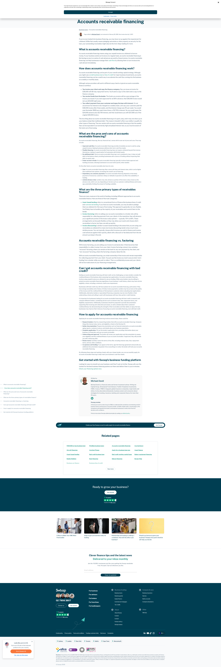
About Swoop (118, 612)
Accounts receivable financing (121, 446)
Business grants (119, 596)
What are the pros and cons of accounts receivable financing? (18, 393)
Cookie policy (107, 16)
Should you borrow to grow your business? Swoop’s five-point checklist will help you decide (151, 537)
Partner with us (118, 621)
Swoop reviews (118, 624)
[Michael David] (81, 34)
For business (93, 591)
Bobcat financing (117, 459)
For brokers (93, 598)
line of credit (109, 75)
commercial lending (92, 205)
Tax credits (117, 604)
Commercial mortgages (121, 601)
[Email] (110, 570)
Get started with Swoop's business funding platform (18, 412)
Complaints (110, 633)
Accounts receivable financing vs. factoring (15, 401)
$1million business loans (96, 446)
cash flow (111, 60)
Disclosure (103, 633)
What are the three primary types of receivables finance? (19, 397)
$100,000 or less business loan (76, 446)
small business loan (96, 75)
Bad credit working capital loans (122, 454)
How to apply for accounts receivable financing (17, 408)
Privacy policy (113, 16)
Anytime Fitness (94, 450)
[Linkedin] (92, 398)
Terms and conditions (78, 633)
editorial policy (126, 413)
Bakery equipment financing (143, 454)
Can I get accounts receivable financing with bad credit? (19, 404)
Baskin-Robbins (71, 459)
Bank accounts (146, 599)
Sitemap (144, 612)
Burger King (138, 459)
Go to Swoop (21, 651)
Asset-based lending (73, 454)
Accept (110, 12)
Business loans (83, 30)
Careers (117, 615)
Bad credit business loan (96, 454)
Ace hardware (138, 446)
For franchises (94, 602)
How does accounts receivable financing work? (18, 388)
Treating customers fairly (92, 633)
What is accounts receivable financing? (14, 384)
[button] (218, 2)
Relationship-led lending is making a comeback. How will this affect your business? (123, 537)
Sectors (144, 596)
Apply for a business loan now (121, 450)
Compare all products (147, 601)
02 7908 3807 (63, 600)
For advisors (93, 594)
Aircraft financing (72, 450)
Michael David (96, 34)
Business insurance (147, 593)
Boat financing (93, 459)
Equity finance (118, 599)
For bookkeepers (94, 606)
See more (110, 469)
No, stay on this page (21, 655)
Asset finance (138, 450)
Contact (117, 618)
